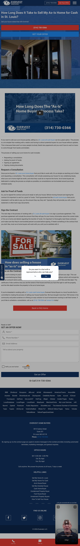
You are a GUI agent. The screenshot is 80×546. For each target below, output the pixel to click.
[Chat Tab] (40, 273)
